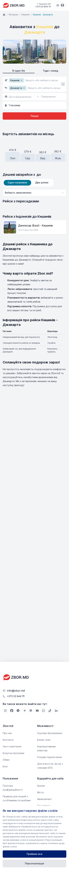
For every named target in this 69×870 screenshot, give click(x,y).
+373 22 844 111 (43, 5)
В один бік (18, 70)
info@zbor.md (16, 690)
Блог (5, 766)
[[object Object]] (5, 710)
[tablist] (28, 183)
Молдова (13, 14)
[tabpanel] (34, 196)
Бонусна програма (13, 753)
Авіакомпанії (44, 799)
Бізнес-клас (44, 739)
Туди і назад (50, 70)
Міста (40, 792)
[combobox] (34, 192)
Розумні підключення (49, 757)
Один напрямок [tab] (17, 182)
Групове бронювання (49, 733)
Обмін (6, 759)
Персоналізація (34, 863)
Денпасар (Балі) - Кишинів (35, 225)
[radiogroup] (34, 70)
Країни (41, 785)
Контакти (8, 739)
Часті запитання (12, 746)
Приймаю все (34, 854)
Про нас (7, 733)
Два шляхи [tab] (41, 182)
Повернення (48, 96)
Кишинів (25, 14)
